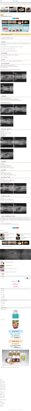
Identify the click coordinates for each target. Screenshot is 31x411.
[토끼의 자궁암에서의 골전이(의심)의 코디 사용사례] (15, 273)
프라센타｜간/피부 (11, 2)
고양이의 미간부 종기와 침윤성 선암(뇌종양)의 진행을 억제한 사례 (7, 246)
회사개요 (2, 406)
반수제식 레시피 (3, 319)
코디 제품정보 (3, 397)
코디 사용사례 (3, 2)
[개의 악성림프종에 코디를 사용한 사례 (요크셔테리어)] (8, 235)
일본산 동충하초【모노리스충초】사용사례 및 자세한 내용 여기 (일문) (9, 367)
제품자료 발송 (2, 290)
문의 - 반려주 (2, 394)
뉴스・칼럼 (2, 305)
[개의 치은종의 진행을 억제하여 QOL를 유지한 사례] (23, 235)
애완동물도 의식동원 (3, 309)
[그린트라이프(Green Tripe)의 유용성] (15, 263)
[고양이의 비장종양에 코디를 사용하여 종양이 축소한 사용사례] (23, 238)
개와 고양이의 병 (28, 2)
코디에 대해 (7, 2)
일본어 (2, 401)
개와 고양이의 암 (23, 2)
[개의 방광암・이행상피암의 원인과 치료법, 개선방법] (15, 269)
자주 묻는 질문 (15, 2)
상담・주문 (2, 292)
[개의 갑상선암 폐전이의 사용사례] (15, 266)
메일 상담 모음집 (19, 2)
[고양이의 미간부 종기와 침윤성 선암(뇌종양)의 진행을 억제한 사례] (8, 238)
